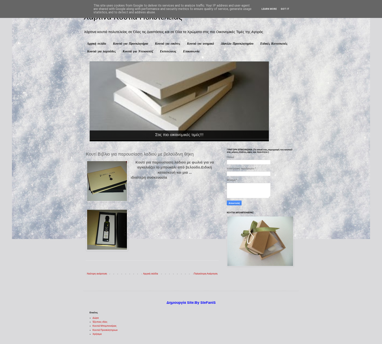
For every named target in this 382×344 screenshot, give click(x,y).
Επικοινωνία (191, 51)
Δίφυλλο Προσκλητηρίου (237, 43)
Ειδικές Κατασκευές (273, 43)
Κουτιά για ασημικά (200, 43)
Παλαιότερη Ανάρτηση (205, 273)
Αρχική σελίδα (96, 43)
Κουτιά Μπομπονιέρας (105, 325)
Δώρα (96, 318)
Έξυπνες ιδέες (100, 321)
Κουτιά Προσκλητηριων (105, 330)
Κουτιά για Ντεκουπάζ (138, 51)
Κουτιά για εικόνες (167, 43)
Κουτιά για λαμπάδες (101, 51)
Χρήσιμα (97, 334)
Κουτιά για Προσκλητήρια (130, 43)
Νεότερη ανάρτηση (97, 273)
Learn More (269, 9)
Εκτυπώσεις (168, 51)
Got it (285, 9)
